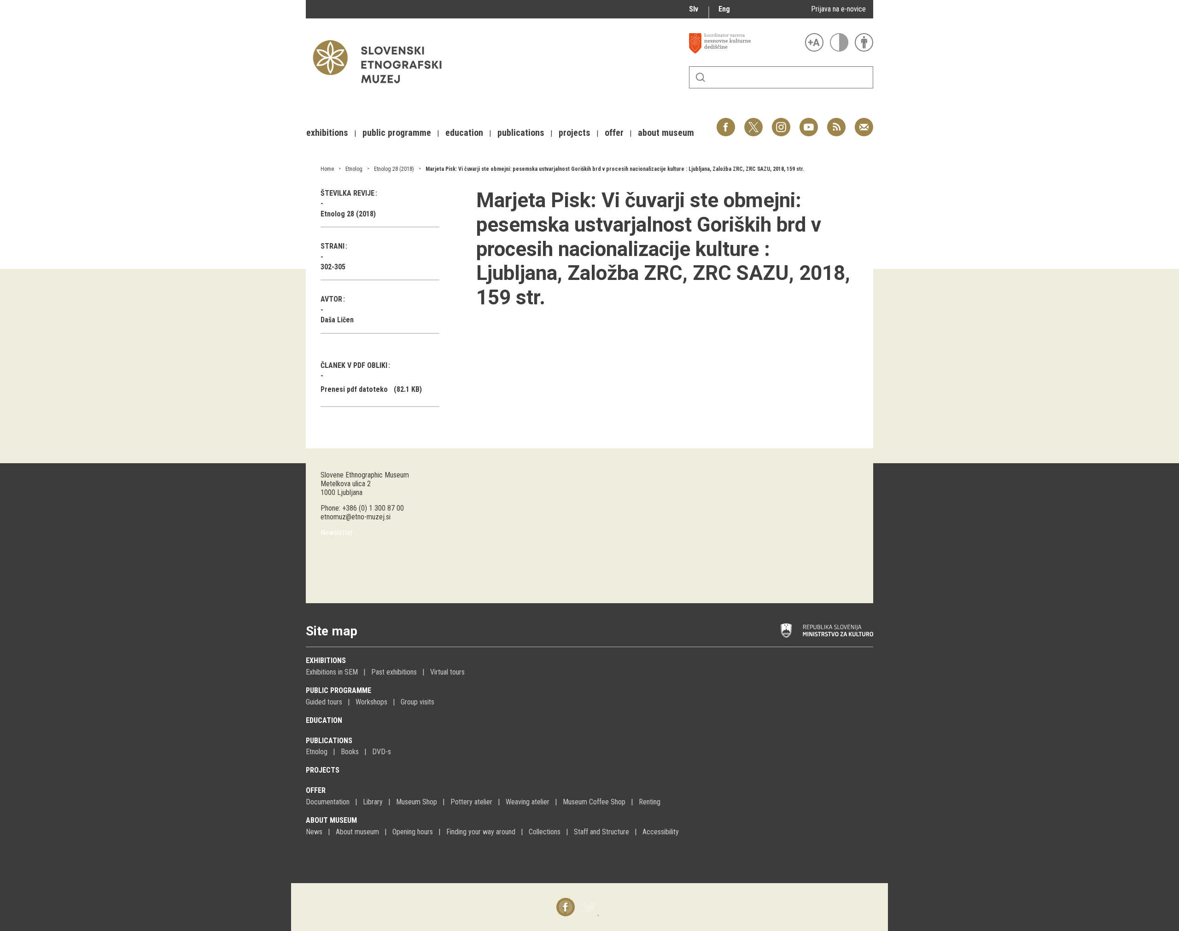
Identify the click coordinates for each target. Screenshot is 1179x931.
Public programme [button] (396, 132)
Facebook (726, 122)
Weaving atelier (527, 801)
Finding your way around (480, 831)
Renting (649, 801)
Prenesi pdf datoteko (354, 389)
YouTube (809, 122)
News (314, 831)
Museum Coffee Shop (594, 801)
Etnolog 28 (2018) (394, 169)
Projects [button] (574, 132)
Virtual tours (447, 672)
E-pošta (864, 122)
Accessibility (660, 831)
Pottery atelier (471, 801)
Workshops (371, 702)
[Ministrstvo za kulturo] (827, 630)
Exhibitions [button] (327, 132)
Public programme (338, 690)
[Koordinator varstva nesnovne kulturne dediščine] (744, 43)
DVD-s (381, 751)
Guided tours (324, 702)
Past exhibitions (394, 672)
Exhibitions (326, 660)
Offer (316, 790)
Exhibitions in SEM (332, 672)
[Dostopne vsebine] (864, 42)
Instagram (781, 122)
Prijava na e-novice (838, 9)
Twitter (753, 122)
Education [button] (464, 132)
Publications (329, 740)
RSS (834, 122)
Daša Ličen (337, 319)
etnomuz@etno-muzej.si (356, 516)
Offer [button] (614, 132)
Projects (322, 770)
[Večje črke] (814, 42)
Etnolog (353, 169)
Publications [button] (520, 132)
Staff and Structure (601, 831)
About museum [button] (666, 132)
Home (327, 169)
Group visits (417, 702)
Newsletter (337, 532)
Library (373, 801)
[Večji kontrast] (839, 42)
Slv (693, 9)
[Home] (382, 87)
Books (350, 751)
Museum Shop (416, 801)
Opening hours (412, 831)
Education (324, 720)
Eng (724, 9)
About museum (331, 820)
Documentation (328, 801)
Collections (544, 831)
